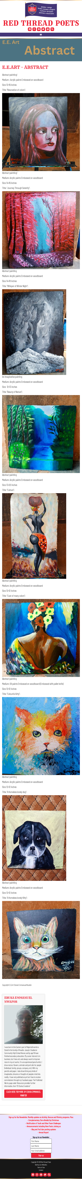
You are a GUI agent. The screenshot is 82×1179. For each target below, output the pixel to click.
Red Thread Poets (46, 1162)
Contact (41, 1170)
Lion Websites (43, 1164)
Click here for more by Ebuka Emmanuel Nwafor (23, 1093)
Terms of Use (41, 1167)
